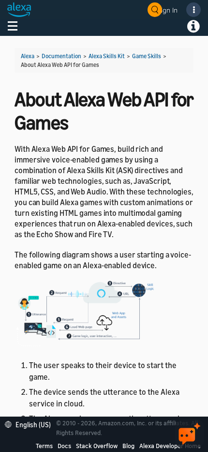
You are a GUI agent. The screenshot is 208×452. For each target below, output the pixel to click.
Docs (64, 445)
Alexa (27, 56)
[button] (30, 424)
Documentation (61, 56)
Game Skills (146, 56)
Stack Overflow (97, 445)
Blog (128, 445)
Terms (44, 445)
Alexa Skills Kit (107, 56)
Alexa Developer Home (170, 445)
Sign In (167, 10)
